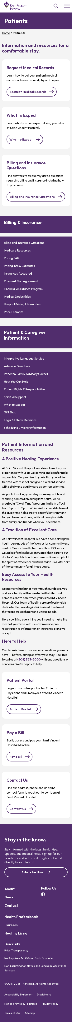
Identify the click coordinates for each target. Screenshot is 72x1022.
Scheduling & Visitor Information (25, 428)
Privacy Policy (50, 1004)
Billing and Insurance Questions (32, 197)
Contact (11, 905)
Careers (11, 925)
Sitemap (30, 1013)
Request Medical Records (27, 92)
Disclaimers (44, 994)
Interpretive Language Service (24, 358)
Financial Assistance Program (23, 289)
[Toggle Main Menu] (67, 6)
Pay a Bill (15, 757)
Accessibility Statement (18, 994)
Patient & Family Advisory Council (26, 374)
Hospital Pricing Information (22, 304)
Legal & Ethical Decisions (20, 420)
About (9, 889)
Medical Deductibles (17, 296)
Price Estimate (13, 312)
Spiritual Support (15, 397)
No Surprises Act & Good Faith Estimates (29, 958)
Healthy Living (15, 933)
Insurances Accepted (18, 273)
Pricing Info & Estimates (19, 266)
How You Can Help (16, 381)
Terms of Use (12, 1013)
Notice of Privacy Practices (20, 1004)
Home (6, 33)
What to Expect (21, 139)
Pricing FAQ (12, 258)
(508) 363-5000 (29, 659)
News (8, 897)
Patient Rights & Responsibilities (25, 389)
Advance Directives (17, 366)
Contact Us (17, 809)
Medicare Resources (17, 250)
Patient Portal (20, 709)
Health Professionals (21, 917)
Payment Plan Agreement (21, 281)
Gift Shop (10, 412)
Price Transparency (16, 950)
